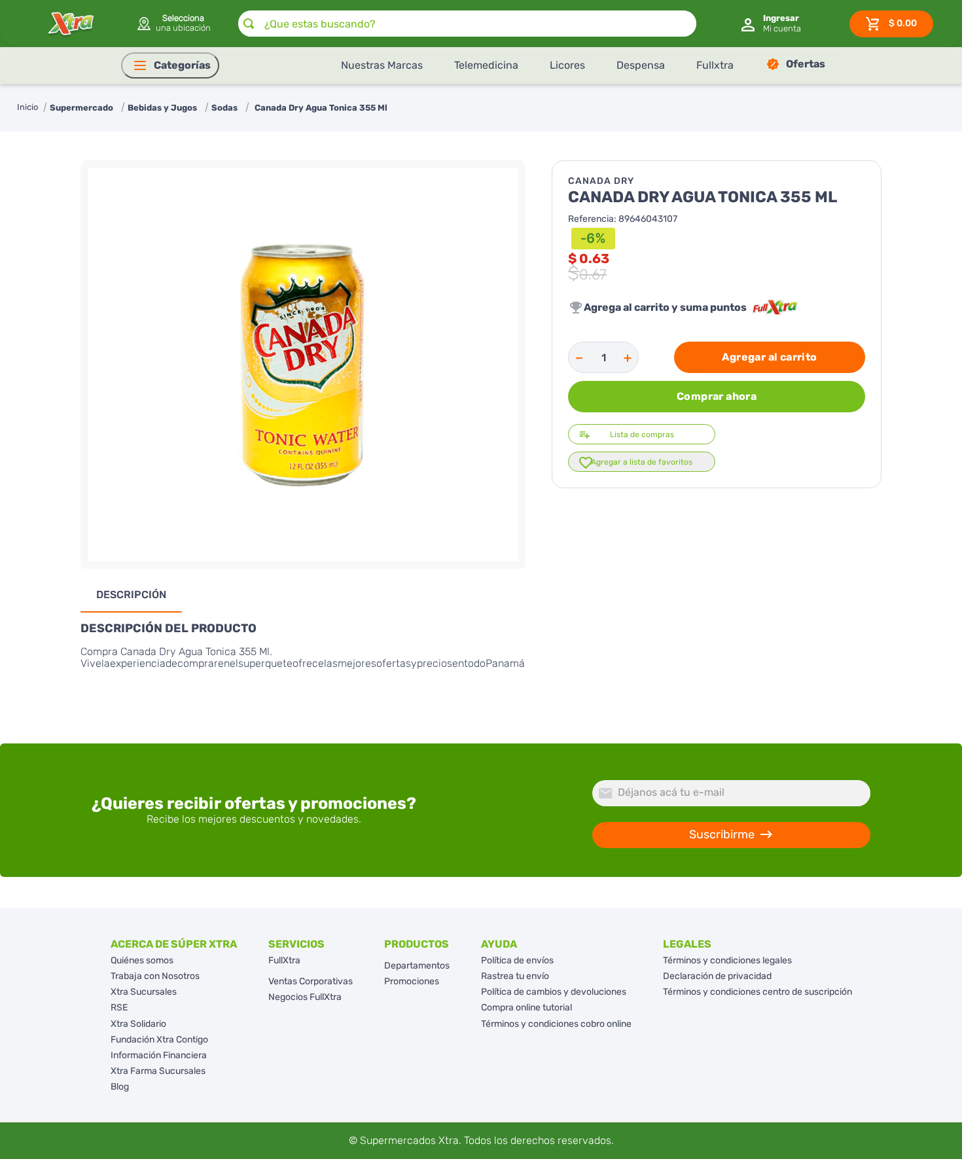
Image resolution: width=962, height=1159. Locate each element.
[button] (173, 23)
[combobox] (467, 23)
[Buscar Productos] (248, 23)
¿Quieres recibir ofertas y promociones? (254, 803)
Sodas (224, 108)
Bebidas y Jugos (162, 108)
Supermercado (81, 108)
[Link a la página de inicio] (27, 107)
